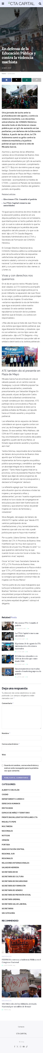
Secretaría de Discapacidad (14, 881)
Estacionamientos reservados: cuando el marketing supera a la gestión (28, 671)
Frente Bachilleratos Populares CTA (19, 817)
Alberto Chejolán (10, 790)
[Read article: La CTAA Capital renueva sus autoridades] (8, 636)
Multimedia (7, 826)
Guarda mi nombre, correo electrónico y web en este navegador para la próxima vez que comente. (21, 768)
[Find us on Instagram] (20, 1046)
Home (4, 73)
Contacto (21, 1027)
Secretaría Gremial (11, 899)
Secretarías (7, 909)
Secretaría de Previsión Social (16, 895)
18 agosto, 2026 (21, 628)
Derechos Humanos (11, 804)
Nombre (6, 733)
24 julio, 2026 (20, 639)
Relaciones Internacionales (15, 863)
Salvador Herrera (10, 867)
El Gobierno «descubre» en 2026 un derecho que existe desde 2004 (26, 658)
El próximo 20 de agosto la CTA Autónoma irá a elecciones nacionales (27, 646)
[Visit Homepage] (21, 4)
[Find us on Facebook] (14, 1046)
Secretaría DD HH (10, 872)
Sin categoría (8, 913)
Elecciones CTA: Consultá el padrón (20, 199)
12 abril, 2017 (6, 68)
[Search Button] (40, 3)
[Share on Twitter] (17, 80)
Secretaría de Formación (14, 886)
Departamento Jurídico (13, 799)
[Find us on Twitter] (17, 1046)
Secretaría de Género (12, 890)
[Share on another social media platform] (36, 80)
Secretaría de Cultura (13, 877)
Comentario (8, 703)
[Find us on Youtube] (24, 1046)
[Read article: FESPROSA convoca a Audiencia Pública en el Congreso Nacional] (21, 939)
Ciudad (5, 794)
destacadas (11, 73)
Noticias (6, 836)
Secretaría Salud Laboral (14, 904)
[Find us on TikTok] (27, 1046)
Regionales (7, 858)
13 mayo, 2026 (20, 677)
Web (4, 755)
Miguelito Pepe (9, 822)
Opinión (5, 840)
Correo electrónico (11, 744)
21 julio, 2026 (20, 651)
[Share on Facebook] (6, 80)
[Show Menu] (3, 3)
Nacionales (7, 831)
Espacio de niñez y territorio (16, 813)
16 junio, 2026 (20, 664)
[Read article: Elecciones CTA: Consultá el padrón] (8, 626)
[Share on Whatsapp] (27, 80)
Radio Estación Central (13, 849)
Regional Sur (8, 854)
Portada (6, 845)
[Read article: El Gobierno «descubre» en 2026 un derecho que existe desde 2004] (8, 659)
